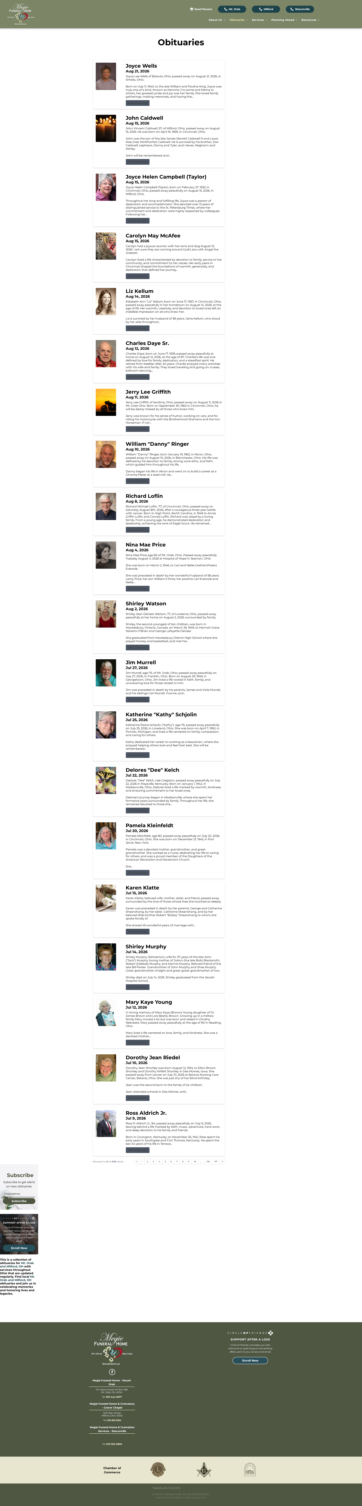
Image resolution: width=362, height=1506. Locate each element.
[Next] (222, 1161)
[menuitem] (217, 20)
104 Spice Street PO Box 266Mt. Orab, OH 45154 (112, 1391)
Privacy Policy (164, 1497)
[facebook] (112, 1372)
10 (195, 1161)
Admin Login (199, 1497)
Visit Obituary (137, 103)
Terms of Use (182, 1497)
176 (208, 1161)
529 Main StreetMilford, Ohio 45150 (112, 1414)
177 (215, 1161)
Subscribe (19, 1201)
